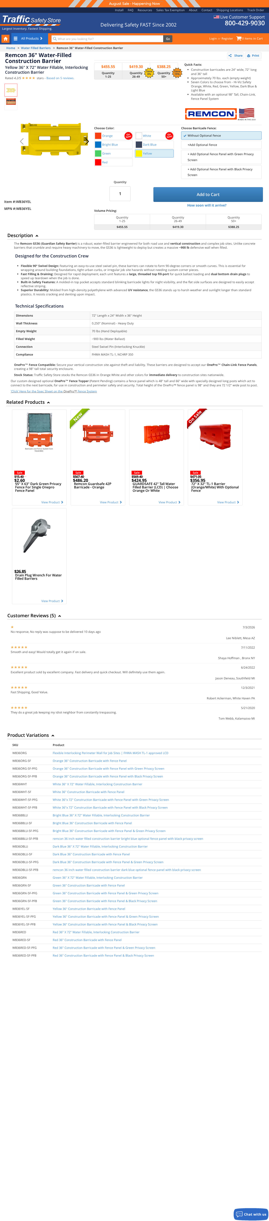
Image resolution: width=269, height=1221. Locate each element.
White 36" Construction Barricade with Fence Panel (88, 792)
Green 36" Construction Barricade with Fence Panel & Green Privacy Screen (105, 893)
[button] (87, 141)
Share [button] (238, 55)
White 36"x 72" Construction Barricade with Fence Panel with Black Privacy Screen (110, 807)
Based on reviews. (60, 78)
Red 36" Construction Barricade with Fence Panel (87, 940)
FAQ (130, 10)
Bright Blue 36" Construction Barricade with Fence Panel (92, 823)
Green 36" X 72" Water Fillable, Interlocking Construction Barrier (98, 878)
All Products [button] (30, 38)
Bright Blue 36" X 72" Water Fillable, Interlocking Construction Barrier (101, 815)
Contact (207, 10)
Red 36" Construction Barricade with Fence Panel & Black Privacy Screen (103, 955)
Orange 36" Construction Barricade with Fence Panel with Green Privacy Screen (108, 768)
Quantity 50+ (163, 75)
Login (213, 38)
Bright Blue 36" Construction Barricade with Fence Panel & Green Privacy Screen (109, 831)
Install (119, 10)
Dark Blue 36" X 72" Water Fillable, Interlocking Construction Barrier (100, 846)
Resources (145, 10)
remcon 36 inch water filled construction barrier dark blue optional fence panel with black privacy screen (127, 870)
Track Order (255, 10)
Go (168, 39)
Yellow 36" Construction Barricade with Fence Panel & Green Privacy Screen (106, 916)
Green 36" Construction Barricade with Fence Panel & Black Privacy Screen (105, 901)
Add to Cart (208, 194)
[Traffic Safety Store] (30, 20)
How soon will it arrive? (207, 205)
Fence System (87, 391)
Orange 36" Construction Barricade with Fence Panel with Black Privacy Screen (108, 776)
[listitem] (113, 135)
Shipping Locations (229, 10)
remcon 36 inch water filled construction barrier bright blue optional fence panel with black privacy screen (128, 839)
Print (255, 55)
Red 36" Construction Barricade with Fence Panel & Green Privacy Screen (104, 948)
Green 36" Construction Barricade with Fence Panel (89, 885)
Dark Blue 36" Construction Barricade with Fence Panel (91, 854)
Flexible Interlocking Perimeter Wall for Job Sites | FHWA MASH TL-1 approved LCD (110, 753)
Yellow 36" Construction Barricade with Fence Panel (89, 909)
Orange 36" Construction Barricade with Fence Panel (90, 761)
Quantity (120, 182)
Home (10, 48)
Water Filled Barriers (36, 48)
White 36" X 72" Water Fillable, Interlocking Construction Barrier (97, 784)
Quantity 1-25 (108, 75)
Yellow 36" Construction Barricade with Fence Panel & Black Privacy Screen (105, 924)
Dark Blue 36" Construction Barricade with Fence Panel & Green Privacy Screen (108, 862)
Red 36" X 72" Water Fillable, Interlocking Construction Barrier (96, 932)
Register (227, 38)
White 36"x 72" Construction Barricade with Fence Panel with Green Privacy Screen (111, 800)
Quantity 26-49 (136, 75)
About (193, 10)
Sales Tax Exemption (170, 10)
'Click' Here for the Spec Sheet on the (37, 391)
